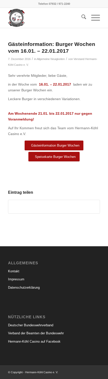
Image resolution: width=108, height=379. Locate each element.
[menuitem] (81, 18)
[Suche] (81, 18)
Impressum (16, 279)
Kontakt (13, 271)
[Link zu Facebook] (96, 372)
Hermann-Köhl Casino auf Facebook (34, 341)
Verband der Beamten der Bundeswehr (36, 333)
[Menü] (93, 18)
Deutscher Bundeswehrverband (30, 325)
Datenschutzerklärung (24, 287)
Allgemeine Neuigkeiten (51, 58)
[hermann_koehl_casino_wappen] (44, 18)
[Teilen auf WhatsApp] (54, 206)
